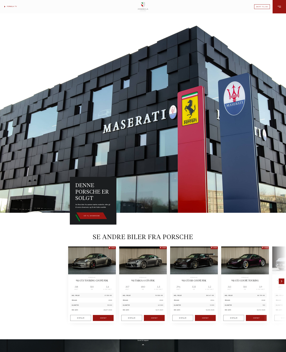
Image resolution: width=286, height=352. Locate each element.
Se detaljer (80, 318)
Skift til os (262, 7)
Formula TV (11, 7)
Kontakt (103, 318)
